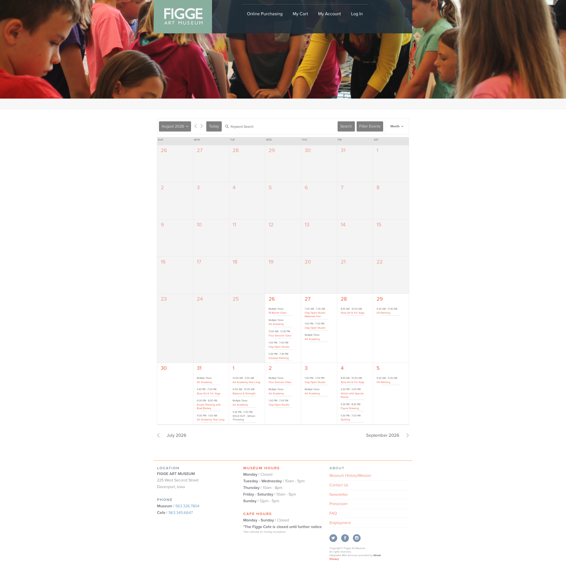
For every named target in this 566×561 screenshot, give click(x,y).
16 (163, 262)
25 (236, 299)
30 (308, 150)
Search (346, 126)
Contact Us (338, 485)
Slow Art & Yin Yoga (352, 312)
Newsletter (338, 494)
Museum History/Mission (350, 475)
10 (199, 224)
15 (379, 224)
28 (236, 150)
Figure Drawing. (350, 408)
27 (200, 150)
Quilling (345, 419)
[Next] (201, 126)
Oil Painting (383, 312)
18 (235, 262)
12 (271, 224)
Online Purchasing (265, 14)
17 (199, 262)
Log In (357, 14)
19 (271, 262)
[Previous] (195, 126)
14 (343, 224)
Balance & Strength (244, 393)
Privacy (334, 559)
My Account (329, 14)
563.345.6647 (180, 512)
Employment (340, 522)
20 (308, 262)
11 (234, 224)
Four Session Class (280, 335)
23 (164, 299)
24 (200, 299)
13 (307, 224)
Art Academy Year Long (210, 419)
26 (164, 150)
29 (272, 150)
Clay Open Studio (279, 346)
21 (343, 262)
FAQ (333, 513)
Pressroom (338, 503)
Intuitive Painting (279, 358)
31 (343, 150)
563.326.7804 (187, 506)
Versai (377, 555)
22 (380, 262)
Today (214, 126)
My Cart (300, 14)
